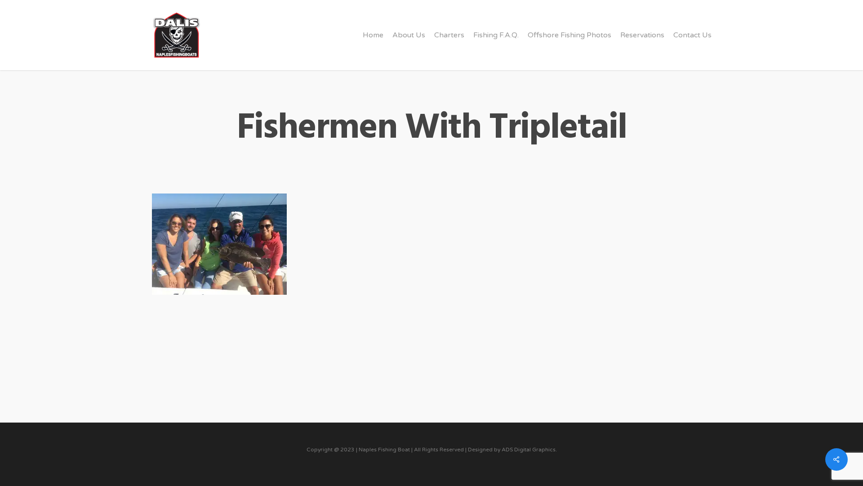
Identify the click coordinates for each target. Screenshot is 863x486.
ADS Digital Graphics (529, 449)
